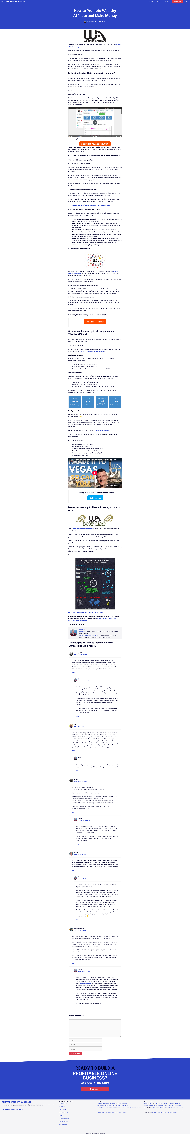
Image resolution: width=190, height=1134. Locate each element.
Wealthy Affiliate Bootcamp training (82, 528)
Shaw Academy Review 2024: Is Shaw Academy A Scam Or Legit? (113, 1105)
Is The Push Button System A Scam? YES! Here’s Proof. (167, 1103)
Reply (73, 672)
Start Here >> (95, 1089)
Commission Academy (64, 1118)
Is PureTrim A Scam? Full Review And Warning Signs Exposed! (168, 1107)
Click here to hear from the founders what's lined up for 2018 (91, 205)
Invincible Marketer (63, 1121)
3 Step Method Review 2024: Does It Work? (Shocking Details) (112, 1103)
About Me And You (63, 1103)
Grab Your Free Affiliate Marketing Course (12, 1109)
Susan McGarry (148, 1110)
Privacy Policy (62, 1109)
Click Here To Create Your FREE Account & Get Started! (86, 612)
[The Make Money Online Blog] (13, 1)
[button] (186, 1)
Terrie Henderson (148, 1103)
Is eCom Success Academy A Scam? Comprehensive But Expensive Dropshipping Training (119, 1107)
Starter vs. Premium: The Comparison (92, 351)
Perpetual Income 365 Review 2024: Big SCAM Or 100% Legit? (112, 1112)
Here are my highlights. (103, 430)
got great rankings (85, 983)
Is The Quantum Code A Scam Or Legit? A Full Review (165, 1112)
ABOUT (151, 2)
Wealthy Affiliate (63, 1124)
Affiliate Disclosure (63, 1112)
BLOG (158, 2)
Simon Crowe (82, 631)
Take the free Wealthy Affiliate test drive (90, 635)
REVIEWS (167, 2)
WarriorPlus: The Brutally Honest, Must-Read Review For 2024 (112, 1110)
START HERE (177, 2)
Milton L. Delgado (148, 1105)
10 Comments (102, 21)
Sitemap (61, 1115)
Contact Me (61, 1106)
